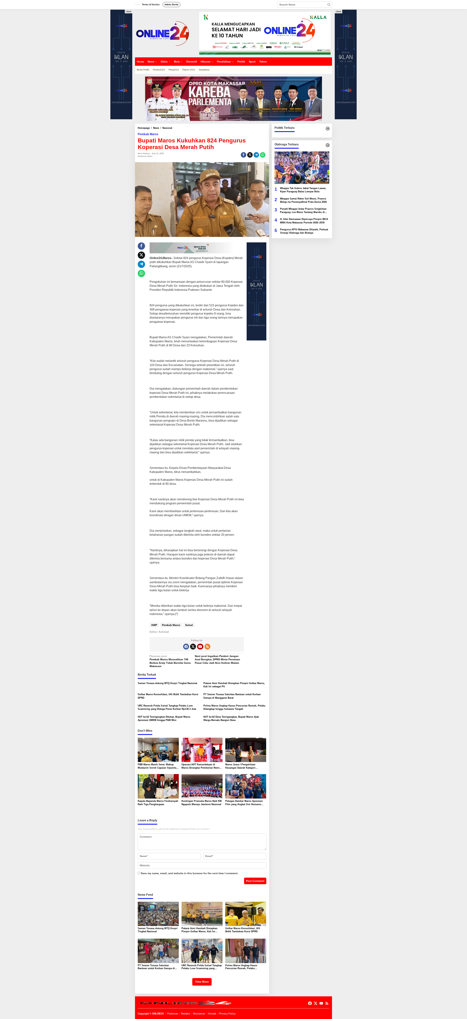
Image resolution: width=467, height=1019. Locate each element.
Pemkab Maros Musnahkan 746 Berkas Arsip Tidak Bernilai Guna (170, 659)
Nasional (142, 156)
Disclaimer (199, 1013)
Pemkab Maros (148, 134)
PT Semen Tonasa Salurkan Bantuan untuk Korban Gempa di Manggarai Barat (232, 696)
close (128, 11)
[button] (329, 4)
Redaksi (185, 1013)
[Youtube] (200, 647)
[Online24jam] (162, 33)
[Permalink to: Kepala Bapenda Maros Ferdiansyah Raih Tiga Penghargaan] (158, 786)
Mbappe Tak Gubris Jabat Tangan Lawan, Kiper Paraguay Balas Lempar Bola (303, 190)
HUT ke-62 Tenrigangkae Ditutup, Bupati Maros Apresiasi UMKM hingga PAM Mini (164, 718)
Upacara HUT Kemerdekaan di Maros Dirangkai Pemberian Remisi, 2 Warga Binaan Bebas (202, 766)
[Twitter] (193, 647)
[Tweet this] (250, 155)
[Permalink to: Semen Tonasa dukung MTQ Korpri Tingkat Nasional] (158, 913)
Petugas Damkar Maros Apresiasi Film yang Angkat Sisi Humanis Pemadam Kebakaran (244, 803)
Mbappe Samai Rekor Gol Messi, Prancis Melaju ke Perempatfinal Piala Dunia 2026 (303, 200)
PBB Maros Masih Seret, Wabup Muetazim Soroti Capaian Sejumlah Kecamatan (158, 766)
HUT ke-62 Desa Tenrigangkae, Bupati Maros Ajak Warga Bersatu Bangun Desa (231, 718)
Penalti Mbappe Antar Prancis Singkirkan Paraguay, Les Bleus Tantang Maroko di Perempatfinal (303, 210)
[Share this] (243, 155)
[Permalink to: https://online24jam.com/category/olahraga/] (327, 145)
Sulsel (189, 625)
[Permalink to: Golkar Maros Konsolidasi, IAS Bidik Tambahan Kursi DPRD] (245, 913)
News (150, 156)
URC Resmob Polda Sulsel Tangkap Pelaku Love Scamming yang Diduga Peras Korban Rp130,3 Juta (167, 707)
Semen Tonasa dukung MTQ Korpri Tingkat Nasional (167, 683)
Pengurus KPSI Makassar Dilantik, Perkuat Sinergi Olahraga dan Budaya (304, 231)
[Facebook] (186, 647)
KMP (154, 625)
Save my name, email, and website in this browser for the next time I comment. (189, 873)
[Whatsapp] (262, 155)
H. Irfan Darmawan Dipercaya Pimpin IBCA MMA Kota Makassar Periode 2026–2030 (304, 221)
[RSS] (207, 647)
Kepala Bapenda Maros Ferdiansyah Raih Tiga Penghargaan (158, 803)
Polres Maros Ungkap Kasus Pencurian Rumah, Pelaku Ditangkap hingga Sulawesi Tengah (234, 707)
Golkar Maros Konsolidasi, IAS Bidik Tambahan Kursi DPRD (168, 696)
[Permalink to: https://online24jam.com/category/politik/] (327, 128)
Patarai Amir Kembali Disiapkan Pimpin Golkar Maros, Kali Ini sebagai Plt (234, 685)
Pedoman (172, 1013)
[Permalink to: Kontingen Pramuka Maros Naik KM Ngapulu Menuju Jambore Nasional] (202, 786)
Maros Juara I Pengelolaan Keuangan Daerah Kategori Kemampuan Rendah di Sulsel (242, 766)
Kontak (212, 1013)
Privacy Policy (227, 1013)
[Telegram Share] (256, 155)
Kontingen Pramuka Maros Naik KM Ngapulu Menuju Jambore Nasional (202, 803)
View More (202, 981)
